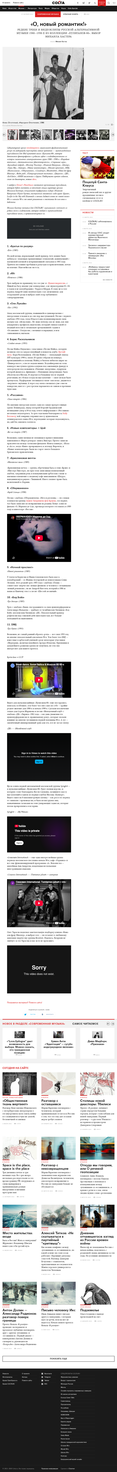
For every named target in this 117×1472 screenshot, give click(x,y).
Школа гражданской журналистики (74, 1442)
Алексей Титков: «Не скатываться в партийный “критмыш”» (57, 1238)
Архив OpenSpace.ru (10, 1380)
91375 (57, 1329)
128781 (99, 1321)
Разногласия (65, 1439)
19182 (59, 1055)
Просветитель (66, 1404)
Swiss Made (65, 1435)
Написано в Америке (68, 1428)
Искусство (12, 8)
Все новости (107, 279)
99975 (99, 1129)
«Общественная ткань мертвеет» (15, 1102)
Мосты (63, 1387)
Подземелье (89, 1310)
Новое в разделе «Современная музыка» (34, 1024)
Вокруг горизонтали (68, 1380)
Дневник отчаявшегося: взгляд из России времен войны (97, 1238)
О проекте (6, 3)
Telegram (47, 1377)
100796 (22, 1196)
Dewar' (20, 185)
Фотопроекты (7, 1377)
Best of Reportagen (67, 1418)
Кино (4, 8)
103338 (98, 1197)
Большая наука (66, 1432)
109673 (19, 1348)
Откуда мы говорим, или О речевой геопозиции (96, 1169)
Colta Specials (73, 8)
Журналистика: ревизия (69, 1377)
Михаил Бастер (61, 41)
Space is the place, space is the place (17, 1167)
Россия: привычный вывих (13, 1097)
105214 (58, 1274)
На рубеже (65, 1408)
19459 (20, 1055)
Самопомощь (65, 1401)
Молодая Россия (67, 1384)
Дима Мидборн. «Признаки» (97, 1043)
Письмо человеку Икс (58, 1310)
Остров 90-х (65, 1446)
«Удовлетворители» (57, 283)
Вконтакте (48, 1373)
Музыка (21, 8)
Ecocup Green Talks (67, 1397)
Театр (41, 8)
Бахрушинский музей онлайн (71, 1459)
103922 (60, 1191)
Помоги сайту (18, 3)
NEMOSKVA (65, 1415)
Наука (63, 8)
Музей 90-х (65, 1449)
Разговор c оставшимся (51, 1102)
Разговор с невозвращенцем (54, 1167)
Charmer (72, 1468)
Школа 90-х (65, 1452)
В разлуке (44, 1097)
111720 (97, 1260)
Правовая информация (49, 1468)
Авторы (24, 1377)
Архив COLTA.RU (9, 1384)
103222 (60, 1123)
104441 (20, 1250)
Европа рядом (66, 1421)
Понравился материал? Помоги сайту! (24, 1003)
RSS (45, 1384)
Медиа (47, 8)
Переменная (65, 1425)
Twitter (46, 1380)
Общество (55, 8)
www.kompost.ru (32, 148)
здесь (34, 179)
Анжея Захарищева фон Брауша (41, 501)
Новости (6, 1373)
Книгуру (64, 1456)
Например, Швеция (68, 1411)
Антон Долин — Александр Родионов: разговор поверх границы (20, 1315)
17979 (19, 1123)
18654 (98, 1055)
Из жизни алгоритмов (69, 1394)
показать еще (58, 1359)
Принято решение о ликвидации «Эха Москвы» (97, 255)
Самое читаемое (85, 1024)
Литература (32, 8)
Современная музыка (48, 14)
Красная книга (70, 14)
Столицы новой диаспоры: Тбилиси (95, 1102)
